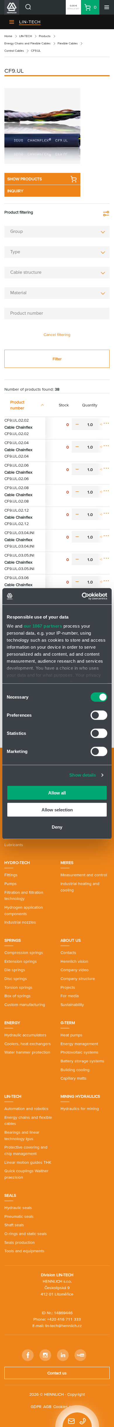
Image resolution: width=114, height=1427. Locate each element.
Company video (75, 969)
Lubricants (13, 844)
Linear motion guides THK (27, 1162)
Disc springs (15, 978)
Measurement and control (84, 874)
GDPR (36, 1406)
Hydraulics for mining (80, 1108)
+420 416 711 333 (64, 1319)
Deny (57, 826)
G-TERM (68, 1022)
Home (8, 36)
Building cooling (75, 1069)
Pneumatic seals (19, 1216)
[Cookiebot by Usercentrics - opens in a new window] (82, 596)
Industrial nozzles (20, 922)
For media (70, 995)
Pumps (10, 883)
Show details (82, 775)
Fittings (11, 874)
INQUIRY (15, 190)
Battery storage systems (82, 1061)
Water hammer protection (27, 1052)
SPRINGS (12, 940)
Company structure (78, 978)
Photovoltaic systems (80, 1052)
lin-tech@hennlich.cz (63, 1325)
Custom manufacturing (24, 1004)
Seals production (19, 1242)
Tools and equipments (24, 1250)
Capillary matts (74, 1078)
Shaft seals (14, 1224)
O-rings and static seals (25, 1233)
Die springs (14, 969)
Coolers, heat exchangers (27, 1043)
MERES (67, 862)
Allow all (57, 792)
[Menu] (106, 7)
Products (45, 36)
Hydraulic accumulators (25, 1035)
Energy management (79, 1043)
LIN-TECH (30, 22)
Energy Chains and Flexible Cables (27, 43)
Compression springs (23, 952)
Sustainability (72, 1004)
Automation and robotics (26, 1108)
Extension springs (20, 961)
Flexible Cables (68, 43)
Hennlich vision (74, 961)
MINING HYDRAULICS (80, 1096)
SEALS (10, 1195)
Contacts (68, 952)
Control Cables (14, 50)
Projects (68, 987)
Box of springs (17, 995)
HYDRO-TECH (17, 862)
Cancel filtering (57, 334)
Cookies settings (68, 1406)
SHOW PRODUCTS (24, 178)
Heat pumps (71, 1035)
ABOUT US (71, 940)
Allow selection (57, 809)
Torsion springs (18, 987)
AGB (47, 1406)
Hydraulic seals (18, 1207)
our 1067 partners (43, 626)
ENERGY (12, 1022)
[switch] (99, 715)
